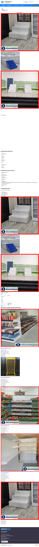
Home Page (3, 5)
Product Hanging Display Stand (5, 377)
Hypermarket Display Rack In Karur (6, 348)
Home (2, 8)
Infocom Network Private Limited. (9, 545)
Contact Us (22, 5)
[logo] (2, 3)
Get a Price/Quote (3, 356)
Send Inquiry (36, 5)
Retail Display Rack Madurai (5, 472)
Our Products (16, 5)
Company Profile (9, 5)
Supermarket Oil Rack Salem (5, 425)
